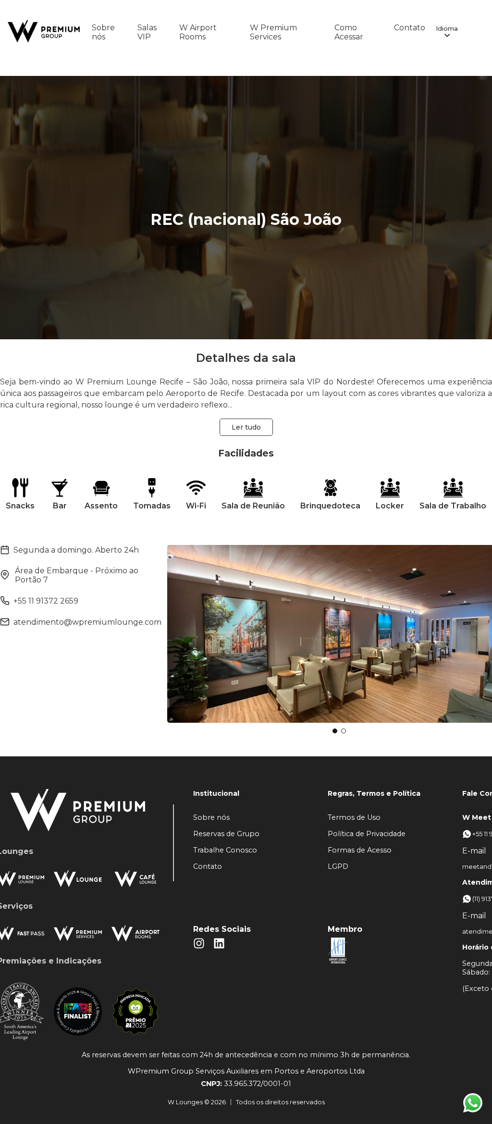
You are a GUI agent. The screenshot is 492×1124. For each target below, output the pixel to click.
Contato (409, 27)
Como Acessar (348, 32)
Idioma (447, 28)
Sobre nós (103, 32)
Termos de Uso (354, 817)
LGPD (338, 866)
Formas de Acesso (360, 850)
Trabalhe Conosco (225, 850)
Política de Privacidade (367, 833)
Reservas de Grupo (226, 833)
